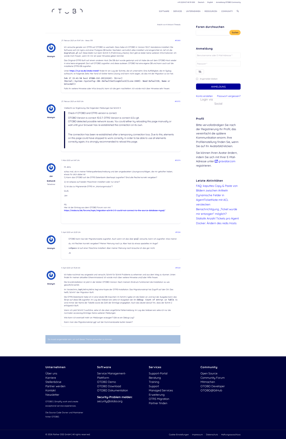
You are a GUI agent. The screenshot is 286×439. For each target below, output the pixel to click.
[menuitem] (201, 2)
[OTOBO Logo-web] (67, 11)
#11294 (177, 232)
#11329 (177, 268)
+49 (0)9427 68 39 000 (186, 2)
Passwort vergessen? (229, 96)
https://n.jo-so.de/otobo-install (84, 71)
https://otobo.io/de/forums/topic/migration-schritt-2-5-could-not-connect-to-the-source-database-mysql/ (114, 210)
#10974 (177, 160)
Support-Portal (158, 373)
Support (154, 386)
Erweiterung (157, 394)
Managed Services (161, 390)
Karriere (50, 377)
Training (154, 382)
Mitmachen (207, 382)
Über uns (51, 373)
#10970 (177, 101)
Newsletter (52, 394)
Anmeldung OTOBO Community (228, 2)
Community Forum (212, 377)
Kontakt (50, 390)
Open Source (208, 373)
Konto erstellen (204, 96)
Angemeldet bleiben (209, 79)
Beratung (155, 377)
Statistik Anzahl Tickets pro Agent (217, 218)
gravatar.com (226, 161)
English (210, 2)
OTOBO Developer (212, 386)
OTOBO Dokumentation (112, 390)
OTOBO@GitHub (211, 390)
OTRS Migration (159, 399)
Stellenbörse (53, 382)
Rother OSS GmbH (62, 434)
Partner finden (158, 403)
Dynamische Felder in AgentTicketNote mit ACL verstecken (212, 199)
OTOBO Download (109, 386)
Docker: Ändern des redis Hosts (216, 223)
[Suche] (238, 11)
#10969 (177, 40)
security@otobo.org (109, 401)
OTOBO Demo (106, 382)
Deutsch (201, 2)
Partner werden (55, 386)
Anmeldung (218, 86)
